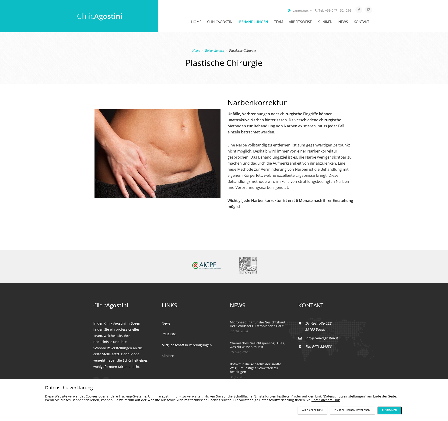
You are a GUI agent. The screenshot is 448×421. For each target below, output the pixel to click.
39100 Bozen (315, 329)
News (343, 21)
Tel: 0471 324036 (318, 346)
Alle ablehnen (312, 410)
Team (278, 21)
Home (196, 21)
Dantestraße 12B (318, 323)
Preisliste (169, 334)
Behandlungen (253, 21)
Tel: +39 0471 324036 (334, 10)
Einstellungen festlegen (352, 410)
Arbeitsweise (300, 21)
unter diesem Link (326, 400)
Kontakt (361, 21)
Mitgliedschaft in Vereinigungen (187, 345)
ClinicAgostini (220, 21)
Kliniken (325, 21)
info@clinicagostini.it (321, 338)
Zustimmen (389, 410)
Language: (301, 10)
